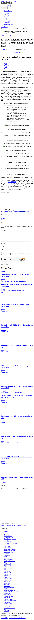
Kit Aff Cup (7, 555)
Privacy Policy (4, 618)
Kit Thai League (8, 599)
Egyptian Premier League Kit (11, 543)
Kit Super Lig (7, 597)
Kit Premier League (9, 587)
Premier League (8, 11)
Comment (4, 230)
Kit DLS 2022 (7, 564)
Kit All (6, 556)
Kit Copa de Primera (9, 561)
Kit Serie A (7, 593)
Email (3, 247)
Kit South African (8, 594)
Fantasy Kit (7, 546)
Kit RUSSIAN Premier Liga (11, 591)
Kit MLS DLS (12, 182)
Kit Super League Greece (10, 596)
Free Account (7, 547)
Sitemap (23, 618)
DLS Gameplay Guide (10, 539)
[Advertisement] (17, 506)
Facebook (3, 211)
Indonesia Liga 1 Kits (9, 550)
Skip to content (8, 1)
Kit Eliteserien (7, 571)
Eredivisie (6, 544)
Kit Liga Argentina (9, 578)
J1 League (6, 553)
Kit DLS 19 (7, 562)
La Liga (6, 12)
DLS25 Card (7, 542)
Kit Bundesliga (8, 558)
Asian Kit (6, 533)
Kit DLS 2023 (7, 565)
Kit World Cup (8, 603)
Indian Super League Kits (10, 549)
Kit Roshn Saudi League (10, 590)
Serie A (6, 16)
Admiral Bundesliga (9, 531)
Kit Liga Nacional (8, 581)
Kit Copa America (8, 559)
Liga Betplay (7, 605)
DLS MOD (7, 540)
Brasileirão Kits (8, 536)
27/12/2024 (4, 49)
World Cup (7, 21)
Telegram (22, 211)
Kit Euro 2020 (7, 574)
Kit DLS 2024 (7, 567)
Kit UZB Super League (10, 600)
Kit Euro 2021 (7, 575)
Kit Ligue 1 (7, 583)
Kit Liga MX (7, 580)
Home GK (6, 67)
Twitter (8, 211)
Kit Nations (7, 586)
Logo (5, 63)
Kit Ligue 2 (7, 584)
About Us (18, 618)
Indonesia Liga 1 (8, 24)
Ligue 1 (6, 18)
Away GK (6, 68)
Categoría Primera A (9, 537)
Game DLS (4, 35)
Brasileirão (7, 22)
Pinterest (17, 211)
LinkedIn (12, 211)
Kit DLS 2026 (7, 569)
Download (3, 279)
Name (3, 244)
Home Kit (6, 64)
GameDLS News (11, 49)
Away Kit (6, 66)
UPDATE (6, 611)
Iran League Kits (8, 552)
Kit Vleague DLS (8, 602)
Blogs (5, 534)
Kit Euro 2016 (7, 572)
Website (3, 250)
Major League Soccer (9, 608)
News (5, 609)
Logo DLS (7, 19)
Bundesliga (7, 15)
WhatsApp (28, 211)
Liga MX (6, 14)
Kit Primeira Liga (8, 589)
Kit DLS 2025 (11, 35)
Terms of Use (12, 618)
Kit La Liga (7, 577)
